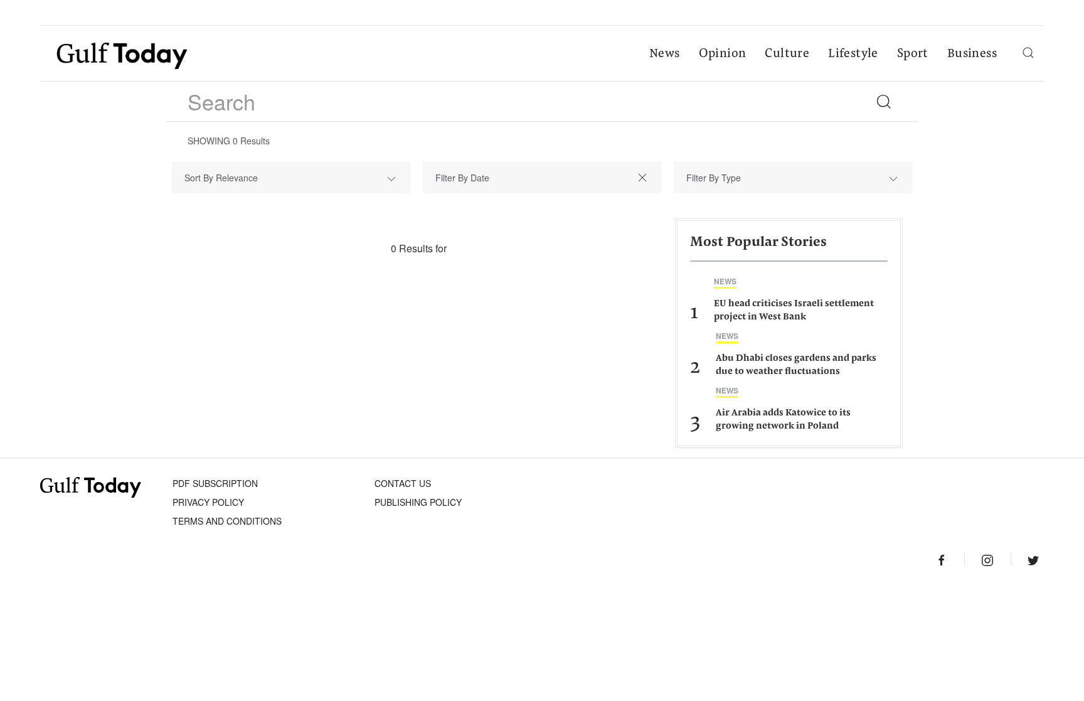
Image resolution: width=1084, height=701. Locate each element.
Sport (912, 54)
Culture (787, 54)
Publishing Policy (418, 502)
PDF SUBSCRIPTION (215, 483)
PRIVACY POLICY (208, 502)
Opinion (723, 54)
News (664, 54)
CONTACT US (403, 483)
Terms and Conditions (227, 521)
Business (972, 54)
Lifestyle (853, 54)
